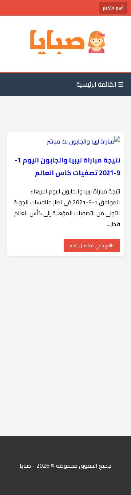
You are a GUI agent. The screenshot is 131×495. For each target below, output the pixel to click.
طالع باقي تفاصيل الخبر (92, 245)
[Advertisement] (65, 346)
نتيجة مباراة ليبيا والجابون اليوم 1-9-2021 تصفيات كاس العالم (67, 166)
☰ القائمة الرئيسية (100, 84)
